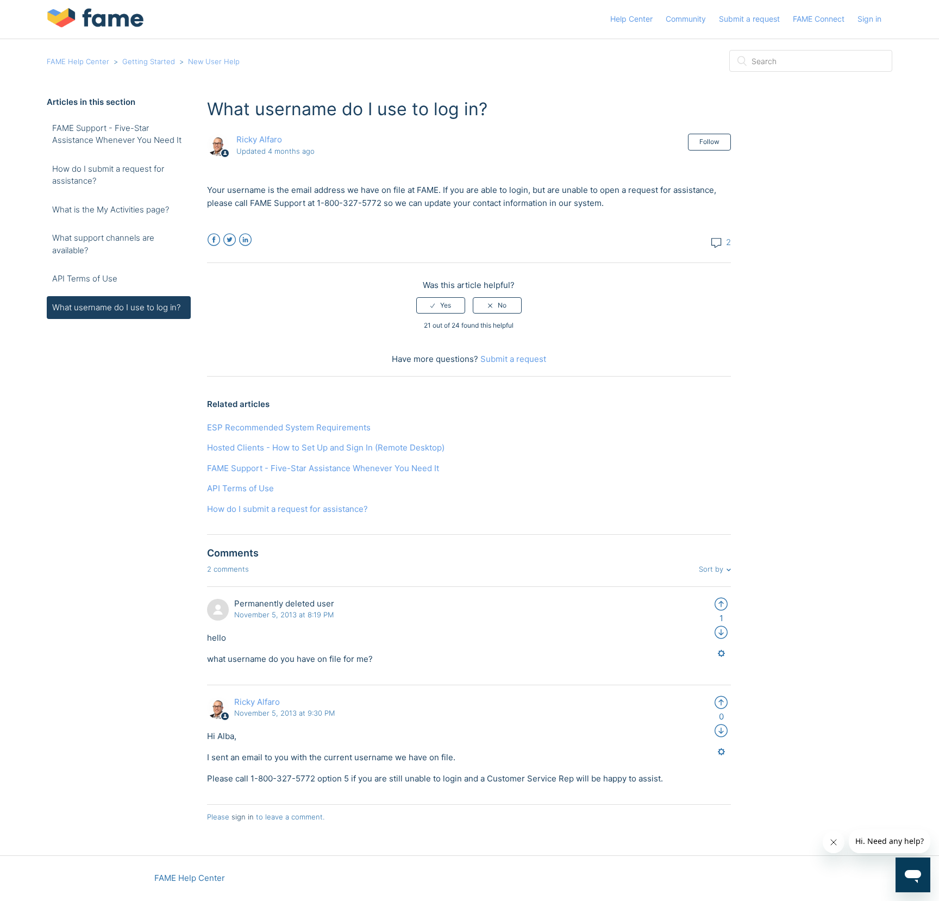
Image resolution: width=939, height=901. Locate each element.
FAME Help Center (78, 61)
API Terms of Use (84, 278)
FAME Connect (818, 18)
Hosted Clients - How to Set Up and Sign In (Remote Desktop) (326, 447)
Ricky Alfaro (259, 139)
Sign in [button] (869, 18)
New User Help (214, 61)
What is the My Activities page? (110, 209)
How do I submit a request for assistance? (108, 175)
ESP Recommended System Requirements (289, 427)
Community (686, 18)
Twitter (229, 240)
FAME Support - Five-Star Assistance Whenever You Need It (116, 134)
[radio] (440, 305)
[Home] (95, 25)
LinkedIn (245, 240)
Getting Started (148, 61)
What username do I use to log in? (116, 307)
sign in (242, 816)
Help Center (631, 18)
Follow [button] (709, 141)
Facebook (214, 240)
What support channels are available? (103, 244)
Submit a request (749, 18)
